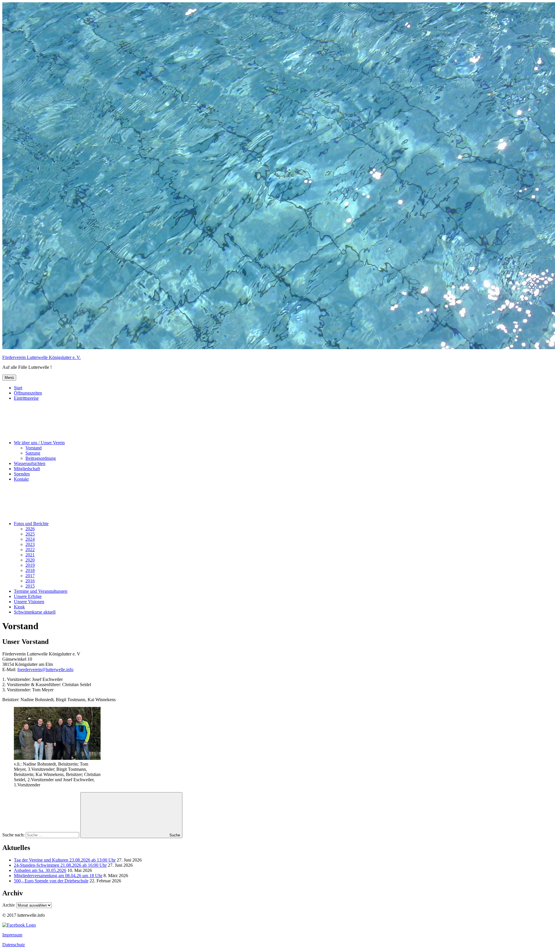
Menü (9, 377)
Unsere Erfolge (28, 596)
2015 (30, 586)
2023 (30, 544)
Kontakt (21, 479)
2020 (30, 560)
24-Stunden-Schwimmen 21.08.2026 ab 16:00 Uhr (60, 865)
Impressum (12, 934)
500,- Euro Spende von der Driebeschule (51, 880)
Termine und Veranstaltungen (40, 591)
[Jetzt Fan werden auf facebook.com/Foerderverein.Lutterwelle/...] (19, 925)
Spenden (22, 473)
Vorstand (33, 447)
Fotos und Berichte (31, 523)
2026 (30, 528)
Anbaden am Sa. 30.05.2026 (40, 870)
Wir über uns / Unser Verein (39, 442)
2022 (30, 549)
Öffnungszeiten (28, 392)
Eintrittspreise (26, 398)
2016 (30, 580)
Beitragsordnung (40, 458)
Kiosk (19, 606)
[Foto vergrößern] (57, 758)
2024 (30, 539)
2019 (30, 565)
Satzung (32, 453)
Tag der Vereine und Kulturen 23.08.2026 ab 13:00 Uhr (65, 859)
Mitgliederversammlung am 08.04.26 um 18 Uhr (58, 875)
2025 (30, 533)
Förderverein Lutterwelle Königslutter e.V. (41, 357)
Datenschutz (13, 944)
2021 (30, 554)
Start (18, 387)
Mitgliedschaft (27, 468)
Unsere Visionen (29, 601)
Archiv (8, 905)
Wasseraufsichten (29, 463)
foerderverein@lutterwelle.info (45, 669)
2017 (30, 575)
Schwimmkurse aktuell (35, 612)
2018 (30, 570)
